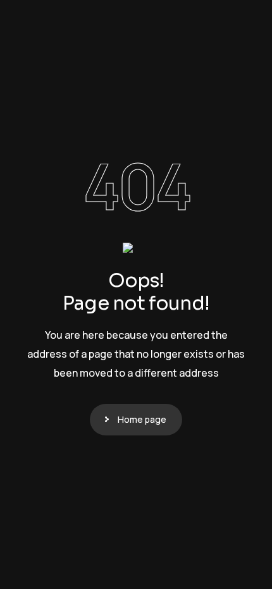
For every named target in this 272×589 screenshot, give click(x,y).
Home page (142, 419)
